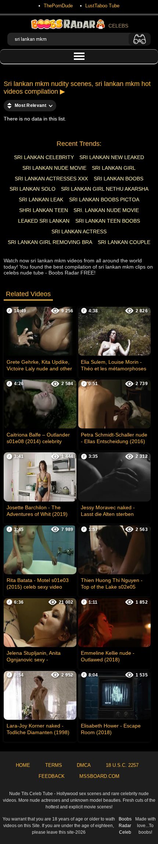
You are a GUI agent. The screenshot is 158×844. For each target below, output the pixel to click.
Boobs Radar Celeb (125, 825)
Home (23, 765)
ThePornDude (58, 5)
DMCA (84, 765)
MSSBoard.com (99, 776)
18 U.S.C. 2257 (122, 765)
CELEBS (118, 26)
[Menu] (79, 57)
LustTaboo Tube (102, 5)
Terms (53, 765)
